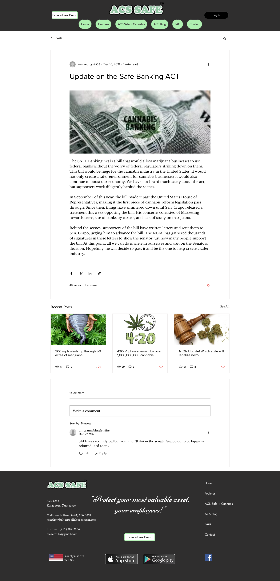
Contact (210, 535)
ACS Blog (211, 514)
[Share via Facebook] (71, 273)
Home (208, 483)
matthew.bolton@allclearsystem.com (71, 520)
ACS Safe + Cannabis (219, 504)
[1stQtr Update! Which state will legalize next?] (201, 329)
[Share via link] (99, 273)
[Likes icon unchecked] (81, 453)
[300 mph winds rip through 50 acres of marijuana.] (78, 329)
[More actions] (208, 64)
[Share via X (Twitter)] (80, 273)
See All (225, 306)
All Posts (56, 38)
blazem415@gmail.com (62, 534)
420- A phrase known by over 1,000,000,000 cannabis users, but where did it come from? (139, 353)
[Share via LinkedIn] (90, 273)
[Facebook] (208, 557)
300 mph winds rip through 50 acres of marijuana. (78, 353)
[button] (224, 38)
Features (210, 493)
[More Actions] (208, 432)
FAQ (208, 524)
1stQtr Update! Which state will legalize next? (201, 353)
